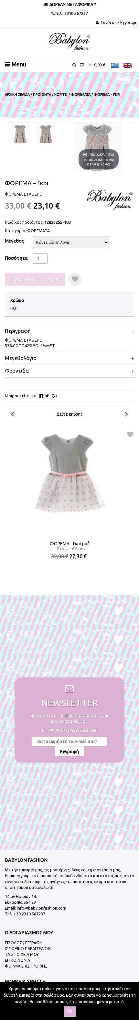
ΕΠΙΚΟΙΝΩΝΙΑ (17, 960)
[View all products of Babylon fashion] (110, 199)
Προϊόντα (42, 94)
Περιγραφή (18, 331)
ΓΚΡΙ (14, 308)
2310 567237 (75, 13)
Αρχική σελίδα (17, 94)
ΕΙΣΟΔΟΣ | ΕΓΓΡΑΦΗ (24, 942)
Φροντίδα (17, 371)
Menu (19, 64)
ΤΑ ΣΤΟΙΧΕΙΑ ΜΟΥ (22, 954)
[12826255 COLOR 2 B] (46, 134)
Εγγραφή (69, 751)
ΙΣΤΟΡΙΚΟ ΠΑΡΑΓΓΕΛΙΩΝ (28, 948)
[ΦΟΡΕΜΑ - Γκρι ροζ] (69, 473)
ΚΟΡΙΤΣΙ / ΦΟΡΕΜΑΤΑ (72, 94)
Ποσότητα (16, 258)
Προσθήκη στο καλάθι (35, 279)
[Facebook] (41, 396)
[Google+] (54, 396)
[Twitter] (47, 396)
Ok (69, 1011)
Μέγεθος (14, 241)
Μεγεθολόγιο (21, 358)
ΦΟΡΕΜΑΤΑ (38, 230)
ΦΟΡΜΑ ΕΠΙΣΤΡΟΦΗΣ (26, 966)
